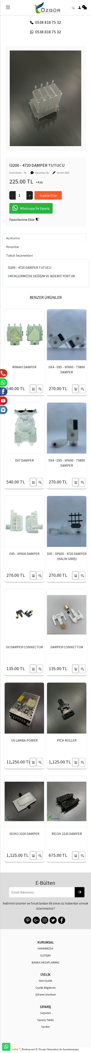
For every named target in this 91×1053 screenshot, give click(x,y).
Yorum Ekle (63, 172)
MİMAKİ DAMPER (24, 367)
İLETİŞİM (45, 955)
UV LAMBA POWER (24, 740)
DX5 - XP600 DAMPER (24, 554)
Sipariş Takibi (45, 1020)
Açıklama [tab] (13, 238)
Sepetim (45, 1013)
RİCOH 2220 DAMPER (67, 834)
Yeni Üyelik (45, 981)
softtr (16, 1049)
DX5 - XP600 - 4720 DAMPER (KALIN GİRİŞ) (67, 556)
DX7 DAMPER (24, 460)
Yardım (45, 1027)
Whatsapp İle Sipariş (35, 208)
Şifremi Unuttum (45, 994)
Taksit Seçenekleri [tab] (19, 255)
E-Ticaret (41, 1049)
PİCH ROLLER (67, 740)
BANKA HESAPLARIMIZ (45, 962)
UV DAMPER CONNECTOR (24, 647)
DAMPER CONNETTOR (66, 647)
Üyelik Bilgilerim (46, 988)
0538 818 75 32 (47, 22)
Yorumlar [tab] (12, 247)
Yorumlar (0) (42, 172)
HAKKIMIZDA (45, 948)
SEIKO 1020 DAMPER (24, 834)
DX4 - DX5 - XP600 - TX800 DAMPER (66, 369)
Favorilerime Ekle (22, 219)
